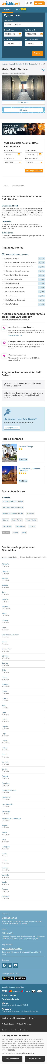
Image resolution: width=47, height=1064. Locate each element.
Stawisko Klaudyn (26, 447)
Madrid (4, 741)
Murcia (4, 755)
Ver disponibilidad (34, 170)
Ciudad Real (6, 649)
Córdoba (5, 656)
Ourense (5, 762)
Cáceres (5, 621)
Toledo (4, 861)
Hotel (6, 186)
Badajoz (5, 599)
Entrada (9, 30)
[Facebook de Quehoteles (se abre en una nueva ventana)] (4, 965)
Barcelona (6, 606)
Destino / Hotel (8, 21)
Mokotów (30, 514)
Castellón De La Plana (10, 635)
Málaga (4, 748)
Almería (5, 585)
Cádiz (4, 628)
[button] (39, 3)
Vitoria (4, 882)
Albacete (5, 571)
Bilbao (4, 613)
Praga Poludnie (31, 520)
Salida (30, 30)
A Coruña (5, 564)
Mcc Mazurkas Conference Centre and (29, 469)
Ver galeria (25, 102)
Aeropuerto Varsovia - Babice (13, 501)
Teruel (4, 854)
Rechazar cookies (12, 1059)
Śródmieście (7, 526)
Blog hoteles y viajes (12, 948)
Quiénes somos (9, 918)
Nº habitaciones (9, 39)
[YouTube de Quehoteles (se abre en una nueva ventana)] (15, 965)
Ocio (18, 10)
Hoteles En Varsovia (30, 64)
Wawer (15, 533)
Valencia (5, 868)
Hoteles (4, 64)
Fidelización (7, 933)
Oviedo (4, 769)
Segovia (5, 826)
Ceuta (4, 642)
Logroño (5, 727)
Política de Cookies (8, 1024)
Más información (18, 186)
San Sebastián (7, 804)
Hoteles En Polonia (15, 64)
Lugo (4, 734)
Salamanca (6, 797)
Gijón (4, 670)
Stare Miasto (20, 526)
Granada (5, 684)
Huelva (4, 691)
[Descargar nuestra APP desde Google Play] (8, 978)
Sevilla (4, 833)
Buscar (37, 53)
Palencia (5, 776)
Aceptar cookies (35, 1059)
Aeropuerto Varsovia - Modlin (13, 514)
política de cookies (27, 1053)
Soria (4, 840)
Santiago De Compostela (11, 818)
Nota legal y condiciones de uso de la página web (18, 1018)
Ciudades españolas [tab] (9, 557)
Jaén (4, 705)
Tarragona (6, 847)
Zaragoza (5, 896)
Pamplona (6, 783)
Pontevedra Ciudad (9, 790)
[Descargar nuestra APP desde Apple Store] (20, 978)
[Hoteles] (10, 3)
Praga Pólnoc (17, 520)
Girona (4, 677)
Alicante (5, 578)
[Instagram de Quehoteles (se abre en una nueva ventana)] (9, 965)
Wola (24, 533)
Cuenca (5, 663)
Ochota (5, 520)
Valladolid (5, 875)
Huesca (5, 698)
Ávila (3, 592)
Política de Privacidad (24, 1024)
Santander (6, 811)
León (4, 712)
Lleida (4, 719)
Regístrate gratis (13, 335)
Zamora (5, 889)
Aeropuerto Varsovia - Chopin (13, 507)
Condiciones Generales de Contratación (15, 1030)
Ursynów (32, 526)
